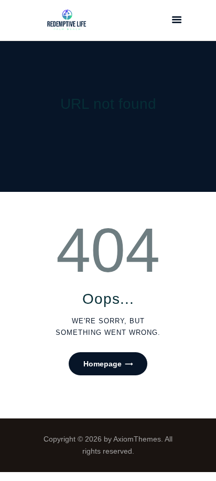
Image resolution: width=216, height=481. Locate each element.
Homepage (102, 364)
